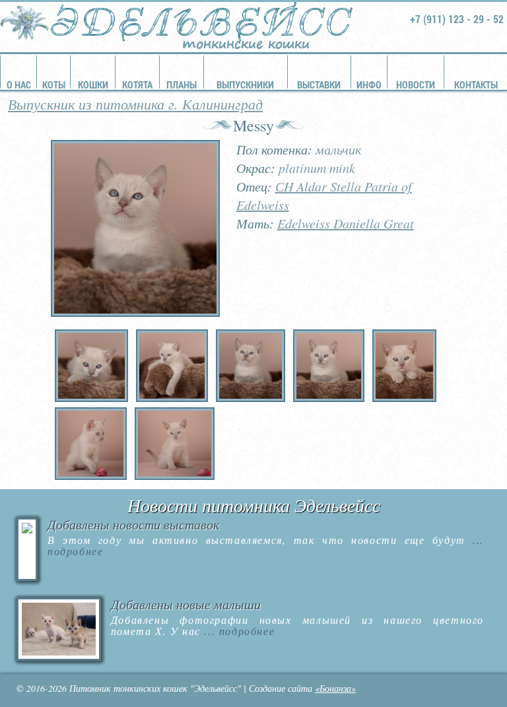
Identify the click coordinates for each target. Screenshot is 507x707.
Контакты (476, 84)
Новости (415, 84)
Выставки (319, 84)
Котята (137, 84)
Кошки (93, 84)
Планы (181, 84)
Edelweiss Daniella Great (345, 223)
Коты (53, 84)
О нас (19, 84)
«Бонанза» (335, 688)
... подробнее (238, 631)
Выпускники (245, 84)
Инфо (369, 84)
